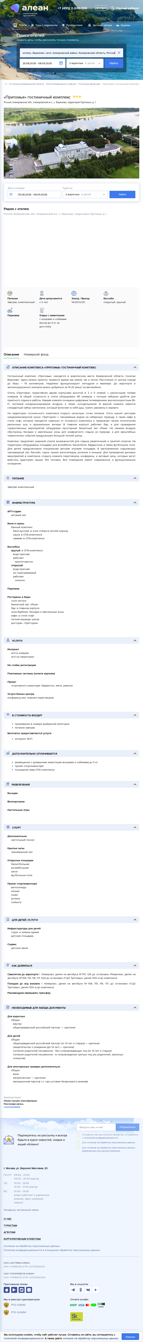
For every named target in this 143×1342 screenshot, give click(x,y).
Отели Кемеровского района (61, 84)
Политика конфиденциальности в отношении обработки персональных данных (52, 1250)
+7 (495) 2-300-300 (72, 8)
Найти (114, 63)
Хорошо (130, 1336)
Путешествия (74, 25)
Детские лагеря (102, 25)
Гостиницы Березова (89, 84)
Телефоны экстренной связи (21, 1210)
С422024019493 (12, 1107)
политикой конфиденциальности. (101, 1138)
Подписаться (127, 1127)
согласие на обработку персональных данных (90, 1338)
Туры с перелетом (46, 25)
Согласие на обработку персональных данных (32, 1246)
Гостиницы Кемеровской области (26, 84)
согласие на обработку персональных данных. (111, 1142)
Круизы (125, 25)
